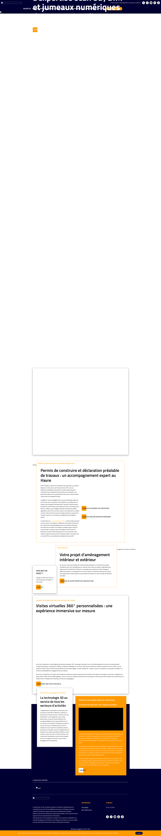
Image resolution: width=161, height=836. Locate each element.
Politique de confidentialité (126, 833)
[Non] (159, 833)
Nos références (87, 810)
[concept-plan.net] (41, 800)
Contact (138, 3)
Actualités (132, 3)
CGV (88, 829)
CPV (85, 829)
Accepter (139, 833)
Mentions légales (76, 829)
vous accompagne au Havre (57, 521)
